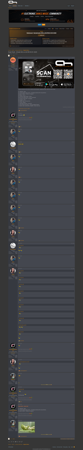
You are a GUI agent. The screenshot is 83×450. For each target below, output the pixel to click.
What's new (20, 5)
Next (13, 55)
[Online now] (13, 118)
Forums (14, 5)
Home (10, 5)
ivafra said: (21, 284)
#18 (73, 387)
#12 (73, 243)
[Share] (72, 57)
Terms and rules (59, 446)
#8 (73, 192)
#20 (73, 420)
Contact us (54, 446)
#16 (73, 359)
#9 (73, 205)
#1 (73, 57)
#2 (73, 113)
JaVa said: (20, 245)
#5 (73, 154)
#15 (73, 343)
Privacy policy (65, 446)
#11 (73, 230)
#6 (73, 167)
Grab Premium (21, 108)
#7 (73, 179)
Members (27, 5)
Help (69, 446)
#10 (73, 217)
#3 (73, 129)
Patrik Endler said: (22, 325)
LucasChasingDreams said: (23, 361)
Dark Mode (11, 446)
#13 (73, 255)
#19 (73, 404)
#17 (73, 373)
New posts (10, 7)
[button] (23, 6)
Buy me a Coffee (27, 108)
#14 (73, 268)
